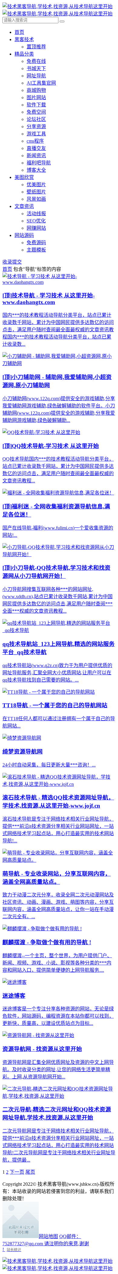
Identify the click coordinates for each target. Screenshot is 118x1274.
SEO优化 (36, 220)
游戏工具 (36, 133)
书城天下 (36, 68)
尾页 (30, 1172)
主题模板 (36, 249)
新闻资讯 (36, 155)
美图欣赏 (24, 177)
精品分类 (24, 54)
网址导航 (36, 75)
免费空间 (36, 112)
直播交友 (36, 148)
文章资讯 (24, 206)
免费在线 (36, 61)
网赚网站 (36, 228)
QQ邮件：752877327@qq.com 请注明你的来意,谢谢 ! (45, 1243)
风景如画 (36, 199)
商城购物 (36, 90)
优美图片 (36, 184)
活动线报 (36, 213)
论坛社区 (36, 119)
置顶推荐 (36, 46)
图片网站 (36, 97)
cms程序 (35, 141)
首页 (19, 32)
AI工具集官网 (41, 83)
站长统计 (14, 1249)
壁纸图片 (36, 191)
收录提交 (12, 261)
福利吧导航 (39, 162)
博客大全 (36, 170)
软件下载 (36, 104)
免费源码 (36, 242)
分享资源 (36, 126)
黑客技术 (24, 39)
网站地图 (48, 1236)
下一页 (17, 1172)
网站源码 (24, 235)
